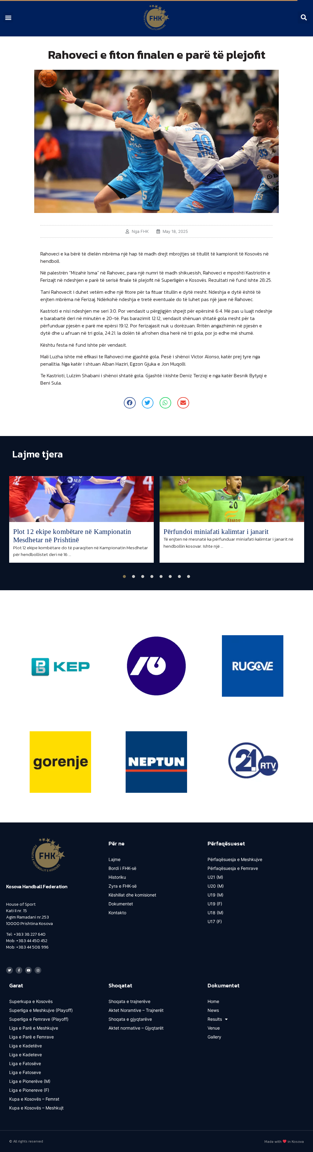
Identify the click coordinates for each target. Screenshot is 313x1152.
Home (213, 1001)
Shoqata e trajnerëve (129, 1001)
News (213, 1010)
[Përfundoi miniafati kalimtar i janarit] (232, 499)
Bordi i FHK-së (122, 868)
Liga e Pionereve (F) (29, 1090)
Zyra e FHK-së (123, 886)
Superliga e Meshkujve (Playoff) (41, 1010)
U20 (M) (216, 886)
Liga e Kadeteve (25, 1054)
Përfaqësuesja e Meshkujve (235, 859)
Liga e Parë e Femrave (31, 1036)
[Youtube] (28, 970)
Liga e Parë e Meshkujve (33, 1028)
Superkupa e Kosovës (31, 1001)
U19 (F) (215, 903)
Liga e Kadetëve (25, 1045)
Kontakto (117, 912)
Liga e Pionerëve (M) (29, 1081)
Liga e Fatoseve (25, 1072)
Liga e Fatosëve (25, 1063)
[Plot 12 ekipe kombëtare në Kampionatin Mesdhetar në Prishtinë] (81, 499)
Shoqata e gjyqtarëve (130, 1019)
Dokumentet (121, 903)
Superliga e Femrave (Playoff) (38, 1019)
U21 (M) (215, 877)
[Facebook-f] (19, 970)
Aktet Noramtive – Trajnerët (136, 1010)
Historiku (117, 877)
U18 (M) (215, 912)
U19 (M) (215, 894)
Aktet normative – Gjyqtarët (136, 1028)
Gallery (214, 1036)
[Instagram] (38, 970)
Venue (214, 1028)
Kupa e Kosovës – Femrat (34, 1099)
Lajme (114, 859)
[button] (8, 17)
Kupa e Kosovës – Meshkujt (36, 1107)
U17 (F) (215, 921)
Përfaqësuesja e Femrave (233, 868)
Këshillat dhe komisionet (132, 894)
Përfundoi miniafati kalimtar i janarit (216, 531)
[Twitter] (9, 970)
